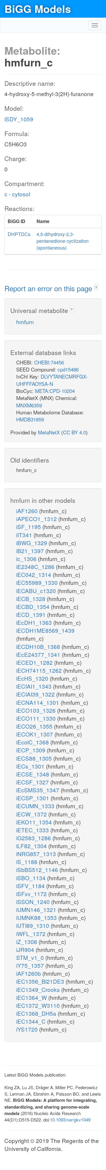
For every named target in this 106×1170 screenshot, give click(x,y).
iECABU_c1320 (36, 591)
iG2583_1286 (34, 838)
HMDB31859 (30, 419)
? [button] (96, 287)
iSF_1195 (29, 526)
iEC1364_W (32, 997)
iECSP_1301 (33, 798)
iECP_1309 (31, 750)
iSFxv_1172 (32, 894)
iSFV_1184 (31, 886)
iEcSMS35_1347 (38, 790)
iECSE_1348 (33, 774)
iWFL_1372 (31, 934)
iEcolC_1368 (33, 742)
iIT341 (25, 535)
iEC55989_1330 (37, 582)
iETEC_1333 (33, 830)
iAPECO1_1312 (37, 519)
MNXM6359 (29, 405)
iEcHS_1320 (33, 678)
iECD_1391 (31, 614)
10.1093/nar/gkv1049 (70, 1120)
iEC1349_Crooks (38, 989)
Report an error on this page (49, 288)
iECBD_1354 (33, 606)
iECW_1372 (32, 814)
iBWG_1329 (32, 543)
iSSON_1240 (33, 901)
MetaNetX (49, 432)
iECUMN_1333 (36, 806)
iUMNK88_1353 (37, 917)
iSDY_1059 (18, 119)
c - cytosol (17, 194)
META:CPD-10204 (55, 390)
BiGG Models (37, 8)
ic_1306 (27, 559)
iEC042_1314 (34, 574)
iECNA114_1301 (38, 702)
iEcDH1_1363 (34, 622)
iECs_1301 (31, 766)
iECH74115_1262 (39, 670)
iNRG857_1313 (36, 854)
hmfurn (25, 322)
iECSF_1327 (33, 782)
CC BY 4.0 (74, 432)
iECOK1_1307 (35, 734)
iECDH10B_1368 (39, 646)
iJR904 (26, 949)
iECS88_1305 (34, 758)
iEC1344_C (31, 1021)
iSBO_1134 (31, 878)
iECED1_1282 (35, 662)
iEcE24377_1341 (39, 654)
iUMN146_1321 (37, 909)
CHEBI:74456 (49, 362)
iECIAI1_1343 (34, 686)
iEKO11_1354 (34, 822)
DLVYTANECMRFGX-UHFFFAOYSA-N (52, 380)
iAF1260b (29, 973)
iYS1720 (27, 1029)
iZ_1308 (27, 941)
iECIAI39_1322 (36, 694)
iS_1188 (27, 862)
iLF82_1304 (32, 846)
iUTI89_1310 (33, 925)
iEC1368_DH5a (37, 1013)
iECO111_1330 (36, 718)
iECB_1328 (31, 598)
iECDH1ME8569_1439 (45, 630)
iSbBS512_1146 (37, 869)
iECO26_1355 (35, 726)
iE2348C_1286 (36, 566)
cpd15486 (68, 369)
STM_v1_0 (30, 957)
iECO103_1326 (36, 710)
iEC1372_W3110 (38, 1005)
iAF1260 (27, 511)
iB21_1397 (30, 551)
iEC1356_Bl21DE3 (41, 981)
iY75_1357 (30, 965)
